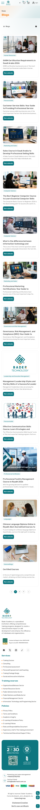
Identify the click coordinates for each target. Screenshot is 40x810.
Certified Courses (11, 569)
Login (36, 2)
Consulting (6, 664)
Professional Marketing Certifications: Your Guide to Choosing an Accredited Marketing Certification (18, 287)
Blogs (8, 26)
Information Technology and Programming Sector (19, 701)
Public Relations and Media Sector (14, 695)
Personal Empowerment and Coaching (15, 670)
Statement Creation (20, 803)
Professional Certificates (12, 474)
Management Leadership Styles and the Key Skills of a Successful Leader (19, 382)
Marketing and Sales (10, 145)
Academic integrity (9, 717)
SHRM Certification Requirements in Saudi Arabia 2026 (19, 61)
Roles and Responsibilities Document (15, 727)
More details (8, 73)
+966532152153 (13, 776)
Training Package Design (11, 673)
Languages (7, 519)
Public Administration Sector (12, 692)
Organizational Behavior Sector (13, 685)
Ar (20, 2)
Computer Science (10, 191)
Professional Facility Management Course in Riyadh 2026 (18, 480)
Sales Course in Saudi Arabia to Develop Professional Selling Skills (18, 152)
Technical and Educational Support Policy (17, 733)
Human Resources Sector (11, 689)
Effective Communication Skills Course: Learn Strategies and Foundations (17, 427)
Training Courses (8, 660)
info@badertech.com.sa (16, 781)
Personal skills (8, 100)
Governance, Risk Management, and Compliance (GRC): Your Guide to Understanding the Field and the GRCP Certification (19, 332)
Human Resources (10, 55)
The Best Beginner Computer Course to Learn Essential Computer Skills (19, 197)
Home (4, 11)
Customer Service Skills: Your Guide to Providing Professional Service (19, 107)
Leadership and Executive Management (16, 376)
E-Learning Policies (9, 723)
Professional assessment (11, 667)
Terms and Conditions (10, 714)
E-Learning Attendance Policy (13, 720)
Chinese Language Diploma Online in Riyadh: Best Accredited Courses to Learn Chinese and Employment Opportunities (19, 525)
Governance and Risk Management (15, 326)
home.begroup (20, 798)
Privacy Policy (8, 711)
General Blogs (8, 564)
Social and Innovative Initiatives (13, 676)
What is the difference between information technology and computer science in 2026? (17, 242)
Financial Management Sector (13, 698)
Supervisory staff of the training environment (18, 730)
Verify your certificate (20, 806)
